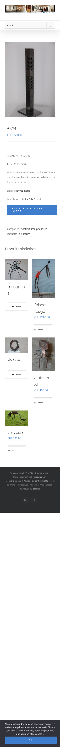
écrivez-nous (22, 190)
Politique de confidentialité (36, 480)
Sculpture (24, 233)
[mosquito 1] (16, 269)
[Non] (56, 733)
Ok (30, 740)
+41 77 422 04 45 (32, 199)
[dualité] (16, 345)
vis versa (16, 432)
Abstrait (25, 228)
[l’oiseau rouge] (43, 279)
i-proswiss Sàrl (39, 476)
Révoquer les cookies (30, 488)
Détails (18, 306)
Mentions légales (13, 480)
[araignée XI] (43, 354)
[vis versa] (16, 418)
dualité (14, 359)
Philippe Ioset (39, 228)
